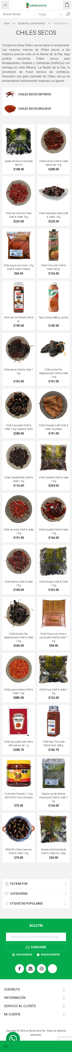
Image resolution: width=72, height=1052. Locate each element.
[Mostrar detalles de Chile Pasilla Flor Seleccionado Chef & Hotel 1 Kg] (18, 613)
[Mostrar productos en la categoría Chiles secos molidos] (10, 109)
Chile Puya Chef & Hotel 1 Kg (53, 691)
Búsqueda (68, 14)
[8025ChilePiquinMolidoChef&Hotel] (53, 613)
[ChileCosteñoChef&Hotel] (53, 457)
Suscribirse (24, 954)
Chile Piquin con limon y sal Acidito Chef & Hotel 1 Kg (53, 637)
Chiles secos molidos (34, 108)
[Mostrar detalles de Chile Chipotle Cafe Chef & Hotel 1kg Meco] (53, 404)
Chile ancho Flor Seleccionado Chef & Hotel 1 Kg (53, 373)
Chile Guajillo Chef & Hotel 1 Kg (53, 531)
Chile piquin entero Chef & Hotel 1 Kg (18, 691)
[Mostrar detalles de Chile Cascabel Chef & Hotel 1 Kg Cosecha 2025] (18, 404)
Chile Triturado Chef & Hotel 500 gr (53, 267)
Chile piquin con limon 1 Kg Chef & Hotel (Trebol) (18, 267)
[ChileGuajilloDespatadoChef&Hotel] (18, 140)
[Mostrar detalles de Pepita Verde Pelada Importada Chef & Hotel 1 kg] (53, 773)
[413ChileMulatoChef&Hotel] (53, 561)
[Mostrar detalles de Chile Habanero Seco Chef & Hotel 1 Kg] (53, 192)
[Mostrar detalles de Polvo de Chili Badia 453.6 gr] (18, 297)
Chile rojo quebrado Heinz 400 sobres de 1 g (18, 743)
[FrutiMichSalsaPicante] (18, 773)
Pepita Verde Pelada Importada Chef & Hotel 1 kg (53, 797)
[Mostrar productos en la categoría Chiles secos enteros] (10, 94)
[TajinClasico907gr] (53, 297)
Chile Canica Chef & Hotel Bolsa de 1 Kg (53, 163)
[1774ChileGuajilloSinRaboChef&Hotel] (53, 829)
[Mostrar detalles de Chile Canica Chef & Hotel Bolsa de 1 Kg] (53, 140)
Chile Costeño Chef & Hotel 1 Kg (53, 479)
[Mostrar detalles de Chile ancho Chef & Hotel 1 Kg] (18, 349)
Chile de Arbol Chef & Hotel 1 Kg (19, 531)
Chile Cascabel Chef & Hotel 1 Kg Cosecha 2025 (19, 427)
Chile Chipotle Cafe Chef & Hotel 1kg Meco (53, 427)
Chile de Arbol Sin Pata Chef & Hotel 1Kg (19, 215)
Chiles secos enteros (34, 94)
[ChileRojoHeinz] (18, 721)
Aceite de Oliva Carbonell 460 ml (19, 163)
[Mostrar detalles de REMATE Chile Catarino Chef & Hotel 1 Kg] (18, 829)
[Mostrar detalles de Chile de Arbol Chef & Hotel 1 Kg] (18, 509)
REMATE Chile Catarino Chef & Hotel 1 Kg (18, 851)
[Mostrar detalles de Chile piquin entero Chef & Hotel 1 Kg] (18, 669)
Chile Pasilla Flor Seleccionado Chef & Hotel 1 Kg (18, 637)
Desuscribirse (50, 954)
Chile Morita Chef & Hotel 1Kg (19, 583)
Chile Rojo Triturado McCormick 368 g (54, 743)
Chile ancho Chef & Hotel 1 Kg (18, 371)
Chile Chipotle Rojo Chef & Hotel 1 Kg (18, 479)
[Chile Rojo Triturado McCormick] (53, 721)
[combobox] (17, 14)
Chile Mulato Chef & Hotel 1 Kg (53, 583)
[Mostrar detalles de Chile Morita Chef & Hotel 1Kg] (18, 561)
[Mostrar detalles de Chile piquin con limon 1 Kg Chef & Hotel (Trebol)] (18, 244)
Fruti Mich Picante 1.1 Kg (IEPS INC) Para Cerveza (19, 795)
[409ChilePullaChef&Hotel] (53, 669)
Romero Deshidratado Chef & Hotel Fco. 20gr (53, 851)
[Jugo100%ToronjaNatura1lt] (53, 244)
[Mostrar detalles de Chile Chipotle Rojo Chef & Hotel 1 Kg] (18, 457)
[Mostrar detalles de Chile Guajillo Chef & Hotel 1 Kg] (53, 509)
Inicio (6, 23)
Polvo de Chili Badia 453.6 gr (18, 319)
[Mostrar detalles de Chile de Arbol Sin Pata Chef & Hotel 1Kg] (18, 192)
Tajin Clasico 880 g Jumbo (53, 317)
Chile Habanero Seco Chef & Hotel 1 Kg (53, 215)
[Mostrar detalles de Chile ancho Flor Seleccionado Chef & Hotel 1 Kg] (53, 349)
